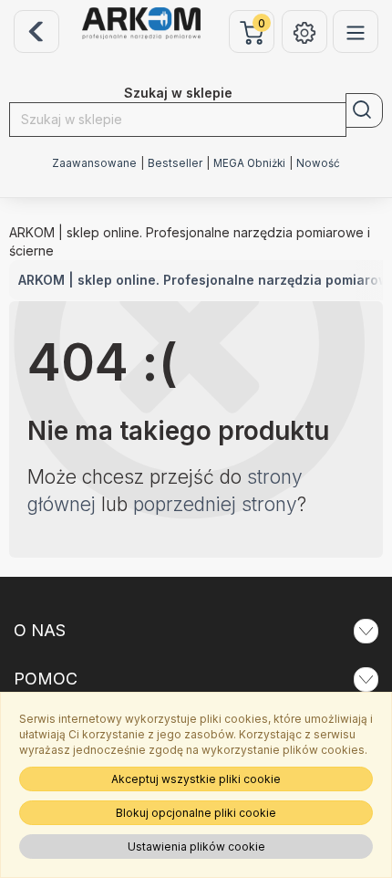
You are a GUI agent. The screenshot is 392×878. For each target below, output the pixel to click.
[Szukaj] (364, 110)
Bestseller (175, 163)
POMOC (45, 678)
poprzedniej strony (215, 504)
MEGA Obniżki (249, 163)
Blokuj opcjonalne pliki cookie (196, 813)
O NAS (40, 630)
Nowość (318, 163)
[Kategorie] (355, 31)
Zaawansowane (94, 163)
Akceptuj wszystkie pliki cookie (196, 779)
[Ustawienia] (304, 31)
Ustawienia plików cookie (196, 846)
